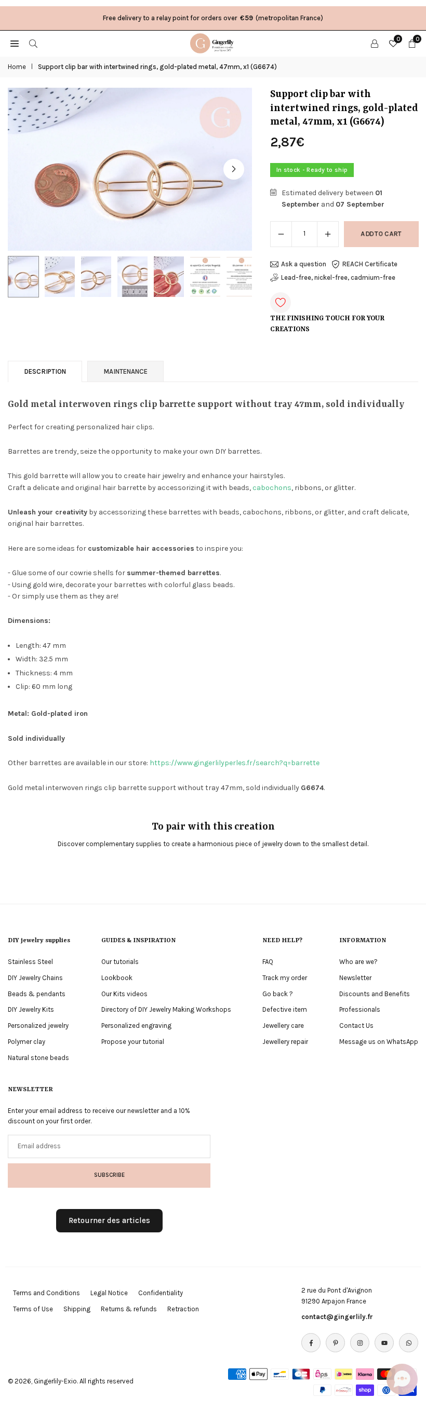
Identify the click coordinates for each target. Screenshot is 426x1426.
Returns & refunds (129, 1309)
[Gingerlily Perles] (213, 42)
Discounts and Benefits (374, 994)
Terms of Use (33, 1309)
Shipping (76, 1309)
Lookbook (116, 978)
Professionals (359, 1009)
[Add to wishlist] (280, 302)
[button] (233, 169)
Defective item (284, 1009)
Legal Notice (109, 1293)
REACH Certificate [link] (369, 264)
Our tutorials (120, 962)
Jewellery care (283, 1025)
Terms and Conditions (46, 1293)
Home (17, 67)
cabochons (271, 487)
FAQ (267, 962)
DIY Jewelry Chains (35, 978)
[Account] (374, 43)
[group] (130, 169)
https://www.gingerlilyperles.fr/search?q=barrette (235, 762)
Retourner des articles (109, 1220)
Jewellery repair (285, 1041)
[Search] (33, 43)
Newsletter (355, 978)
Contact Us (356, 1025)
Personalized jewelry (38, 1025)
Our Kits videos (124, 994)
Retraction (183, 1309)
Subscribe (109, 1174)
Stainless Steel (30, 962)
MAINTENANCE (125, 371)
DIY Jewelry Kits (31, 1009)
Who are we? (358, 962)
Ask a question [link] (303, 264)
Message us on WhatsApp (378, 1041)
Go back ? (277, 994)
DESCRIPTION (45, 371)
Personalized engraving (136, 1025)
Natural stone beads (38, 1058)
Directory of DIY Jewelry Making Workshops (166, 1009)
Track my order (284, 978)
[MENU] (14, 43)
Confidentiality (160, 1293)
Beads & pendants (36, 994)
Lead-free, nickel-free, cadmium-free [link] (338, 277)
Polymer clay (26, 1041)
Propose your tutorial (132, 1041)
